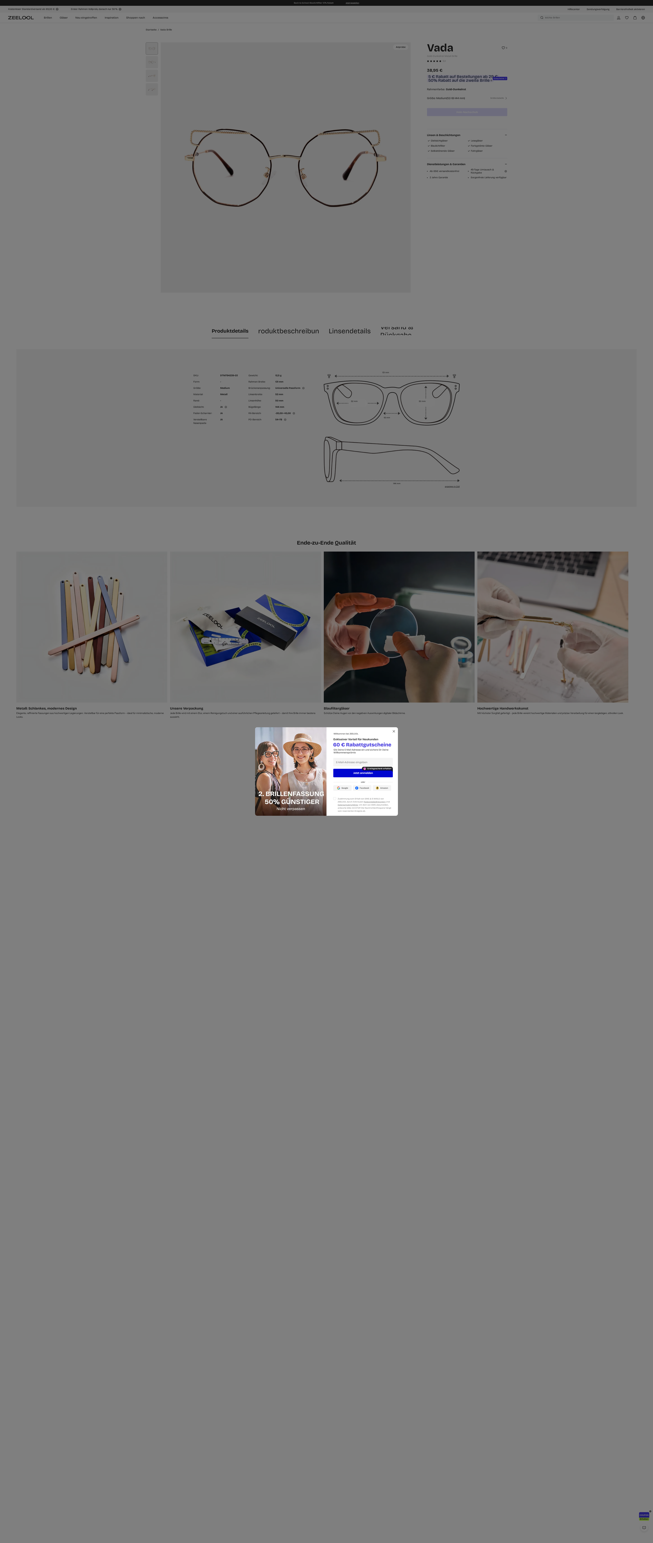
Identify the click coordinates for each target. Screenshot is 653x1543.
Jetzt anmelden (363, 773)
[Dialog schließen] (394, 731)
